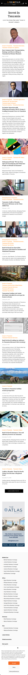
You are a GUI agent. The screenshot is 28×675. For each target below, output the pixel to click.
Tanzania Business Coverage (11, 607)
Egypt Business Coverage (10, 580)
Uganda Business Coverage (10, 610)
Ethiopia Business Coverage (10, 582)
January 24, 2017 (6, 253)
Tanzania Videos (6, 159)
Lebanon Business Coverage (11, 569)
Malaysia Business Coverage (11, 630)
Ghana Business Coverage (10, 584)
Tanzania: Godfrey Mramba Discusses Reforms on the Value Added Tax (12, 203)
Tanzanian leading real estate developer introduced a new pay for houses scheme (13, 295)
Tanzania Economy (18, 199)
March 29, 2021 (5, 113)
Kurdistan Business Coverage (11, 564)
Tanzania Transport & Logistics (10, 47)
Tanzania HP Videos (18, 157)
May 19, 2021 (5, 56)
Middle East (5, 557)
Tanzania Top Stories (8, 245)
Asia (3, 625)
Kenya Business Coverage (10, 589)
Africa (3, 578)
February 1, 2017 (6, 208)
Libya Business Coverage (10, 591)
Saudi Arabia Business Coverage (12, 571)
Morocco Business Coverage (11, 596)
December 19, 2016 (6, 437)
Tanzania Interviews (18, 45)
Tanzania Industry (7, 105)
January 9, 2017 (6, 344)
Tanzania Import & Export (9, 103)
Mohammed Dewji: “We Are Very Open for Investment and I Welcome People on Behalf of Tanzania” (13, 163)
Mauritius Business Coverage (11, 594)
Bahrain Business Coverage (10, 559)
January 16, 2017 (6, 299)
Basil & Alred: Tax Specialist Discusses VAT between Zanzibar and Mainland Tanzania (14, 249)
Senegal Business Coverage (10, 603)
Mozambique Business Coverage (12, 598)
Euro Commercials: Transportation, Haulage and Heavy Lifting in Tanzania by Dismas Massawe (13, 52)
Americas (4, 616)
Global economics (6, 639)
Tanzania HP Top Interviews (9, 101)
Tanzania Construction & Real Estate (12, 285)
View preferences (14, 671)
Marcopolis (5, 644)
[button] (18, 648)
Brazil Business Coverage (10, 619)
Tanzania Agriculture (19, 99)
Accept (14, 663)
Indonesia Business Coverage (11, 628)
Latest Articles (6, 634)
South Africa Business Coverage (11, 605)
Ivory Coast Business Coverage (11, 587)
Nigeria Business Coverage (10, 600)
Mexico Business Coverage (10, 621)
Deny (14, 667)
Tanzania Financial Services (9, 287)
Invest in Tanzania (7, 45)
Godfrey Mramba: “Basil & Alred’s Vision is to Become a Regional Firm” (13, 473)
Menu (2, 3)
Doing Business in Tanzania (9, 197)
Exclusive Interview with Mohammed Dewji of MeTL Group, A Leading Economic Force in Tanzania (14, 109)
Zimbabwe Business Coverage (11, 612)
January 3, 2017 (6, 393)
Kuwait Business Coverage (10, 566)
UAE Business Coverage (9, 573)
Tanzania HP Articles (8, 243)
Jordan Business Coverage (10, 562)
